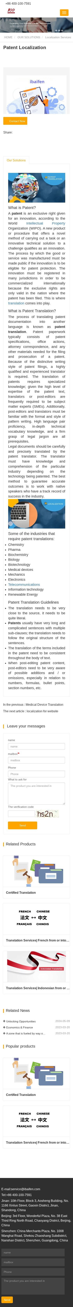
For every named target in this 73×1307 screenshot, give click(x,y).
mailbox (13, 753)
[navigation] (64, 12)
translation (16, 303)
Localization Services (58, 37)
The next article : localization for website (30, 711)
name (11, 740)
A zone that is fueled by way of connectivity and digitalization (26, 1033)
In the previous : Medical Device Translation (33, 704)
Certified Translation (21, 892)
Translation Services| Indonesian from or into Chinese (38, 988)
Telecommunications (24, 585)
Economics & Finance (19, 1027)
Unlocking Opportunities (21, 1021)
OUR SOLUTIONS (29, 37)
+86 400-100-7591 (18, 3)
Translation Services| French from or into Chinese (38, 940)
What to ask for (17, 779)
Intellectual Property (45, 223)
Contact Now (16, 121)
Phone (12, 767)
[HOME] (11, 10)
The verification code (21, 806)
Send (22, 825)
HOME (8, 37)
